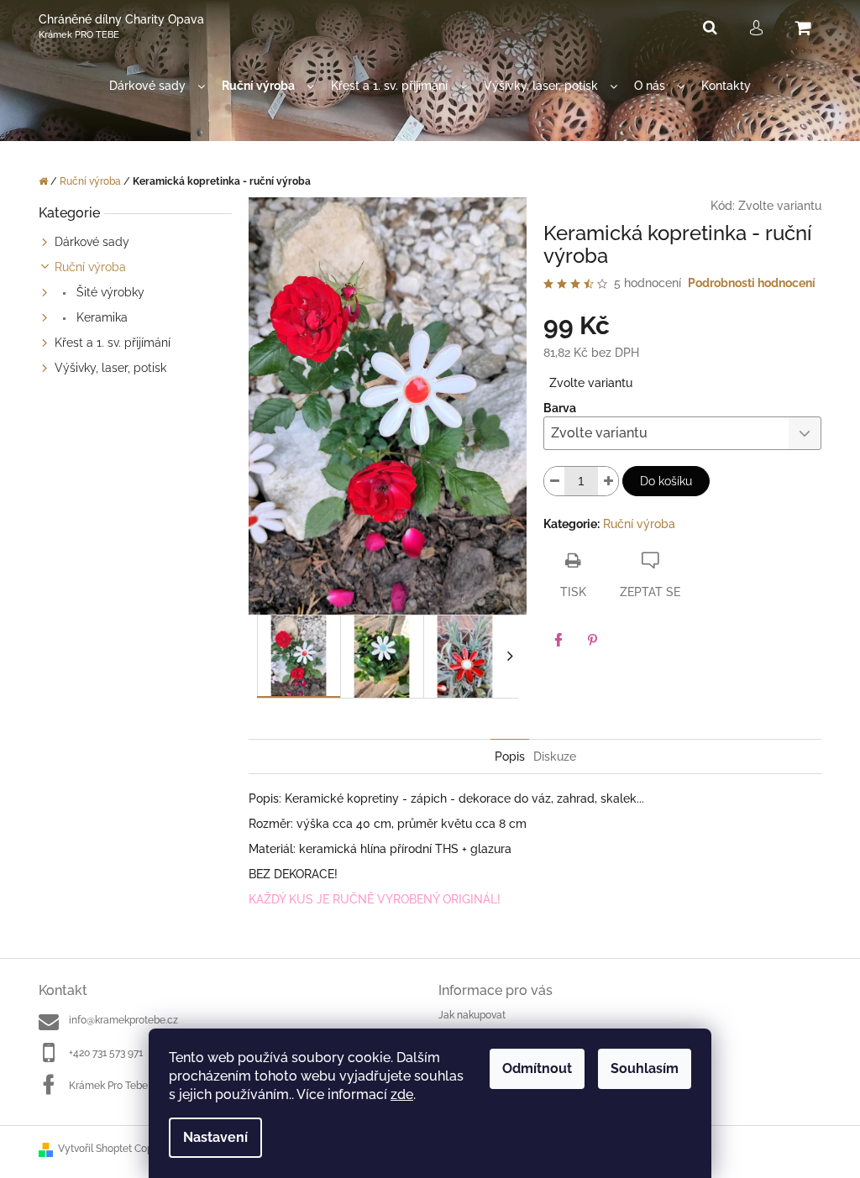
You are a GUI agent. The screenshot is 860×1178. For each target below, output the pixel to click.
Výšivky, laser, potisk (110, 367)
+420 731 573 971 (106, 1053)
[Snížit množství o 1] (554, 481)
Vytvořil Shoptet (95, 1148)
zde (402, 1094)
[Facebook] (558, 640)
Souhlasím (645, 1068)
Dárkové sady (92, 242)
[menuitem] (157, 86)
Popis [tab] (510, 756)
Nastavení (215, 1137)
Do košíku (666, 481)
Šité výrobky (108, 292)
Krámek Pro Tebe (108, 1086)
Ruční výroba (90, 267)
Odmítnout (537, 1068)
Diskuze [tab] (554, 756)
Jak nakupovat (472, 1015)
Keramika (100, 317)
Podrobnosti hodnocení (751, 283)
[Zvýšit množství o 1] (608, 481)
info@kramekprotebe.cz (123, 1020)
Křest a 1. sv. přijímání (112, 342)
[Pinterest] (592, 640)
